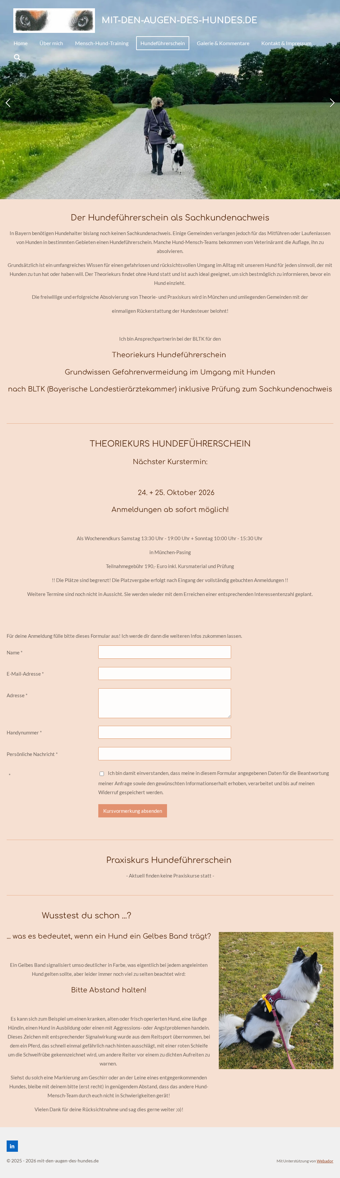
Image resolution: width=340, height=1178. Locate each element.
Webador (325, 1160)
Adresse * (17, 695)
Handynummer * (24, 732)
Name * (15, 652)
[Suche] (17, 57)
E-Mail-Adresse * (25, 674)
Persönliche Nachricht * (32, 754)
